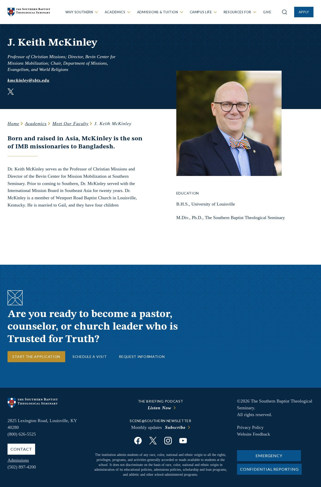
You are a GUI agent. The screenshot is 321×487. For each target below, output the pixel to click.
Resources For (237, 12)
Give (267, 12)
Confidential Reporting (269, 469)
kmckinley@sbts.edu (28, 80)
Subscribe (175, 427)
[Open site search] (284, 12)
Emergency (269, 455)
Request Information (142, 356)
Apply (304, 12)
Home (13, 123)
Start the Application (36, 356)
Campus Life (201, 12)
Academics (115, 12)
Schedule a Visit (89, 356)
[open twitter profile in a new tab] (11, 92)
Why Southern (79, 12)
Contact (21, 449)
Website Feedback (253, 434)
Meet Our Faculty (70, 123)
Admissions (18, 460)
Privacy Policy (250, 427)
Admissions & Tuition (157, 12)
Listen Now (159, 407)
